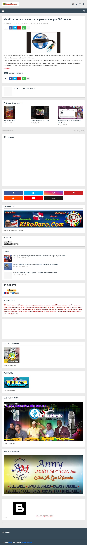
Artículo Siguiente (78, 131)
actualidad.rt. (7, 68)
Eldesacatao (9, 23)
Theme (10, 542)
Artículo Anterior (8, 131)
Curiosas (35, 23)
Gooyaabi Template (26, 542)
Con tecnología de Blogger (44, 516)
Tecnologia (19, 73)
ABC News (31, 58)
